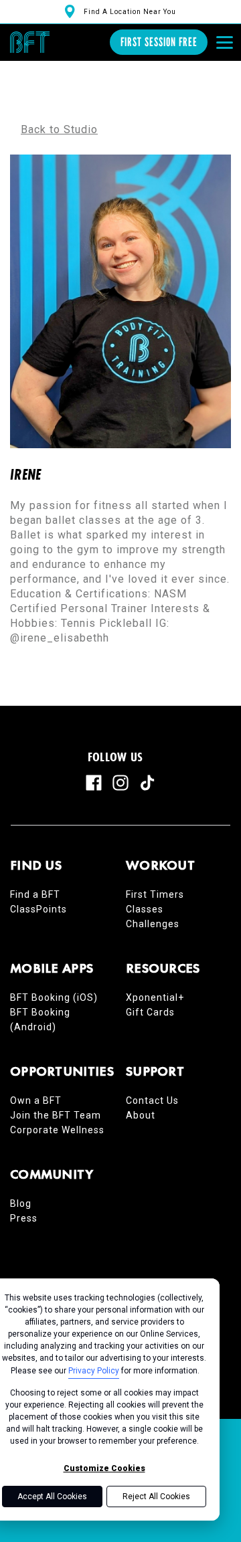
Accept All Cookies (52, 1496)
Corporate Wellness (57, 1130)
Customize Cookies (104, 1468)
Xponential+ (155, 997)
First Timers (155, 894)
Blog (20, 1203)
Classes (144, 909)
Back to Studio (59, 129)
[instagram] (120, 783)
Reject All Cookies (156, 1496)
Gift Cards (150, 1012)
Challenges (152, 924)
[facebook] (94, 783)
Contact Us (152, 1100)
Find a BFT (35, 894)
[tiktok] (147, 783)
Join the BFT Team (55, 1115)
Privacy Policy (93, 1370)
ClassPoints (38, 909)
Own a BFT (36, 1100)
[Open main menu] (224, 42)
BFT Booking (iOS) (54, 997)
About (140, 1115)
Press (23, 1218)
